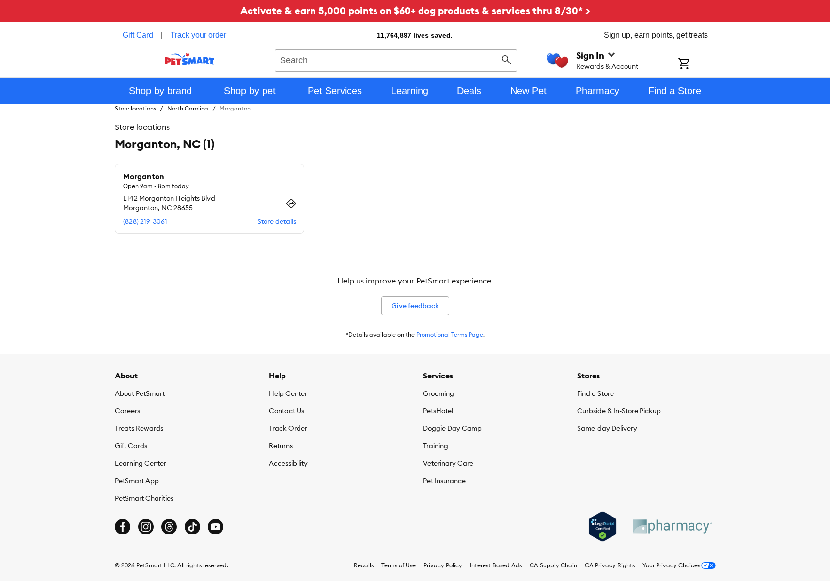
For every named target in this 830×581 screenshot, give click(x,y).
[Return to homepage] (189, 59)
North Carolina (187, 108)
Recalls (364, 565)
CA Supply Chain (553, 565)
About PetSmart (140, 393)
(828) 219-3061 (145, 221)
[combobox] (396, 59)
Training (435, 445)
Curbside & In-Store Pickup (619, 411)
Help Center (288, 393)
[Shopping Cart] (696, 64)
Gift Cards (131, 445)
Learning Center (140, 463)
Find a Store (595, 393)
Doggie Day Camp (452, 428)
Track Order (288, 428)
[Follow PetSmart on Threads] (169, 526)
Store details (276, 221)
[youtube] (215, 526)
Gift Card (138, 35)
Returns (281, 445)
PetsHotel (438, 411)
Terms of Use (398, 565)
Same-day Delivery (607, 428)
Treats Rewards (139, 428)
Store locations (135, 108)
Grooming (438, 393)
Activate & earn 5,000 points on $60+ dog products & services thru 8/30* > (415, 10)
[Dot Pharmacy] (672, 526)
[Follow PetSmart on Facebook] (122, 526)
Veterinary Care (448, 463)
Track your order (198, 35)
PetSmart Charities (144, 498)
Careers (127, 411)
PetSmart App (137, 480)
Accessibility (288, 463)
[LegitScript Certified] (602, 526)
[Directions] (291, 203)
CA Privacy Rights (610, 565)
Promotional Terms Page (449, 334)
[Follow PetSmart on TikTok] (192, 526)
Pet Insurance (444, 480)
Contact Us (286, 411)
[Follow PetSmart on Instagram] (146, 526)
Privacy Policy (442, 565)
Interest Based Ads (496, 565)
